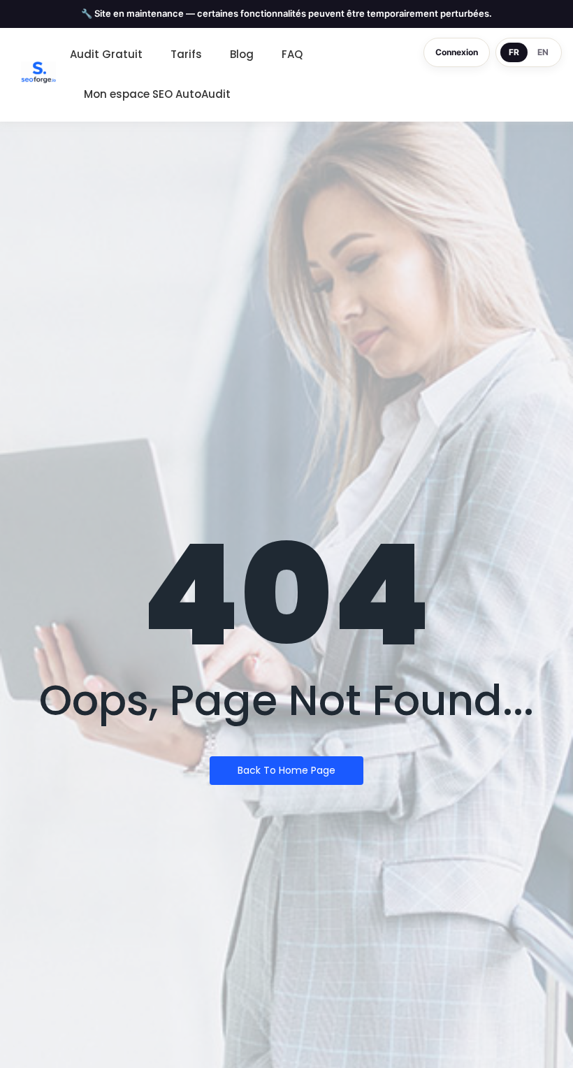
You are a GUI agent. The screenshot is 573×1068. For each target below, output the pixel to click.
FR (514, 52)
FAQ (292, 54)
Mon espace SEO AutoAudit (157, 94)
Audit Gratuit (106, 54)
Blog (242, 54)
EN (543, 52)
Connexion (456, 52)
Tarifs (186, 54)
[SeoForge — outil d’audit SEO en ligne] (38, 73)
